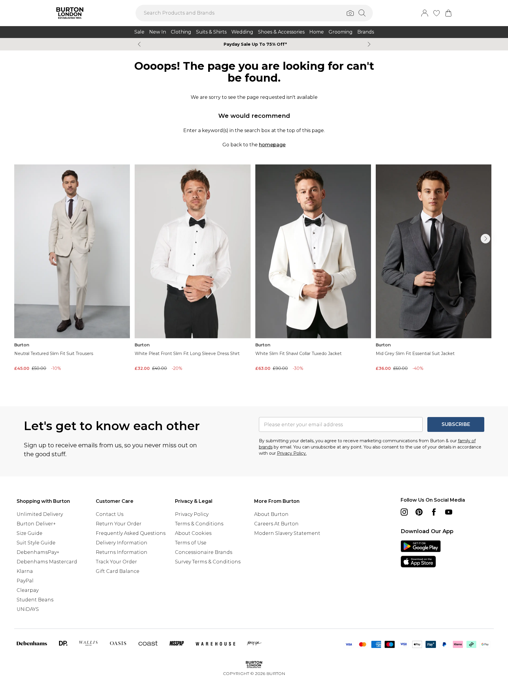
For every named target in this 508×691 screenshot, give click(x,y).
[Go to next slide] (485, 238)
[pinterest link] (419, 512)
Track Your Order (116, 562)
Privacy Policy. (292, 453)
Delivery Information (121, 543)
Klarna (25, 571)
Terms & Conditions (199, 524)
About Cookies (193, 533)
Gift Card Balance (117, 571)
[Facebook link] (433, 512)
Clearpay (28, 590)
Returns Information (121, 552)
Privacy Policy (191, 514)
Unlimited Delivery (40, 514)
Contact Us (109, 514)
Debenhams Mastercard (47, 562)
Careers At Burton (276, 524)
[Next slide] (369, 44)
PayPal (25, 581)
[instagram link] (404, 512)
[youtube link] (448, 512)
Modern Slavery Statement (287, 533)
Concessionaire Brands (203, 552)
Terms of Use (190, 543)
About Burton (271, 514)
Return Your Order (118, 524)
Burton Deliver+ (36, 524)
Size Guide (29, 533)
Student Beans (35, 600)
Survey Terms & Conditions (208, 562)
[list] (254, 275)
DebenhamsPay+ (38, 552)
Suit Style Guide (36, 543)
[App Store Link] (421, 554)
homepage (272, 145)
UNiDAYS (28, 609)
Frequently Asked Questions (130, 533)
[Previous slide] (139, 44)
